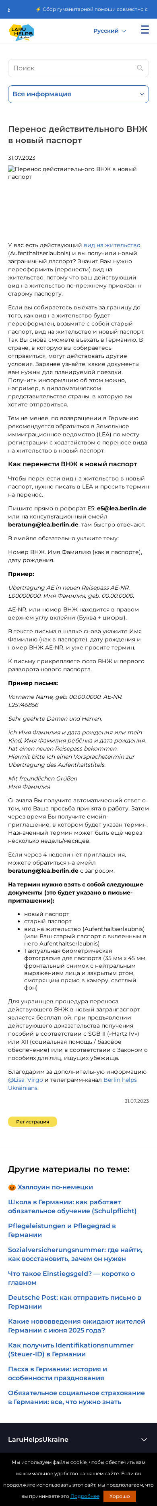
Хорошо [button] (119, 1496)
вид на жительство (112, 245)
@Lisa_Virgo (25, 1079)
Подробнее (84, 1496)
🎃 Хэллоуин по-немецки (50, 1187)
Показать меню (145, 29)
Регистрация (32, 1122)
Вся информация (41, 94)
